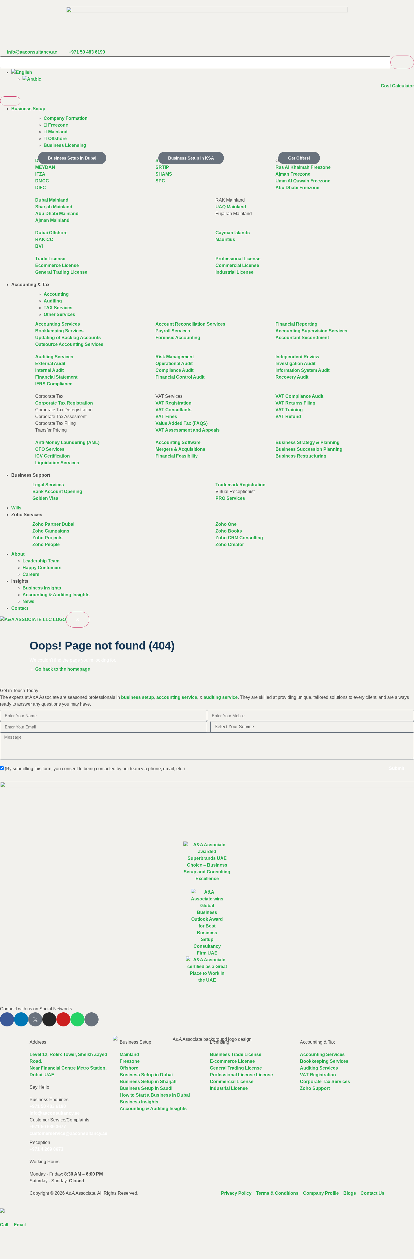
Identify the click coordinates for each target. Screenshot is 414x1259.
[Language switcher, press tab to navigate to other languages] (21, 72)
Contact (19, 608)
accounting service (176, 697)
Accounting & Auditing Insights (56, 594)
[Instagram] (49, 1019)
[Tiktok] (91, 1019)
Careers (31, 574)
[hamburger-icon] (10, 100)
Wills (16, 507)
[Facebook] (7, 1019)
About (18, 554)
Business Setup (28, 108)
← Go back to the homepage (60, 669)
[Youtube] (63, 1019)
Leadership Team (41, 560)
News (28, 601)
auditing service (221, 697)
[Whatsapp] (77, 1019)
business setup (137, 697)
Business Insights (42, 588)
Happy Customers (42, 567)
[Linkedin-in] (21, 1019)
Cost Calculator (397, 85)
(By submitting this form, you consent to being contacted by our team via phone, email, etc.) (95, 768)
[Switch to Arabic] (32, 79)
